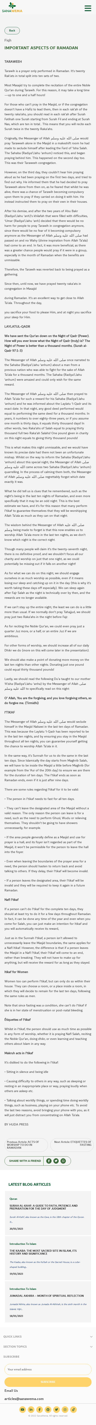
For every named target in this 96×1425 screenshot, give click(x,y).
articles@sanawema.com (24, 1399)
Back (12, 30)
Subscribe (48, 1382)
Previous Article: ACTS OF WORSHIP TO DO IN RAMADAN (23, 1145)
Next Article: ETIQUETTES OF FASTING (72, 1144)
